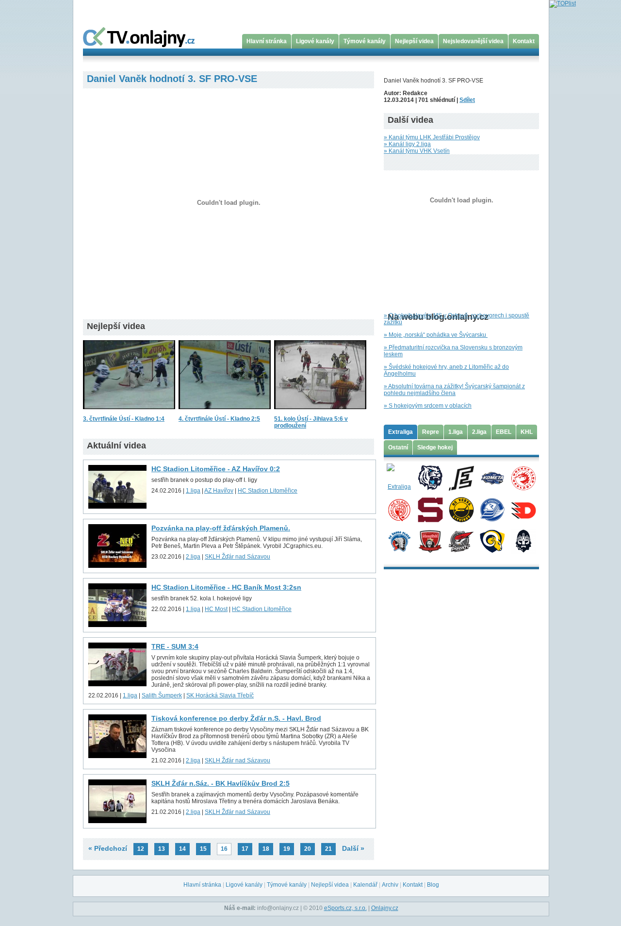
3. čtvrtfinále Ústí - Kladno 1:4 (123, 418)
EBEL (503, 432)
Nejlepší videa (414, 41)
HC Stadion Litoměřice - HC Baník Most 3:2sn (226, 587)
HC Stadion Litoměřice (267, 490)
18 (265, 848)
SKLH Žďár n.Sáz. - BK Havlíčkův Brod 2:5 (220, 783)
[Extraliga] (399, 477)
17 (245, 848)
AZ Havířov (218, 490)
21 (328, 848)
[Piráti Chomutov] (461, 540)
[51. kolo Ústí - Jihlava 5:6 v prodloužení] (320, 412)
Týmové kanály (364, 41)
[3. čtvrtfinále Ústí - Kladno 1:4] (129, 412)
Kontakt (524, 41)
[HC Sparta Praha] (430, 509)
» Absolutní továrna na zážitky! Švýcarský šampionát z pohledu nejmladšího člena (454, 390)
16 (224, 848)
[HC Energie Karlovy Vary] (461, 477)
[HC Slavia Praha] (399, 509)
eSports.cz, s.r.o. (345, 908)
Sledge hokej (435, 447)
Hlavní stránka (266, 41)
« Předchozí (107, 848)
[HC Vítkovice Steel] (492, 509)
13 (161, 848)
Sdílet (467, 100)
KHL (527, 432)
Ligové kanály (315, 41)
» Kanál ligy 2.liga (407, 144)
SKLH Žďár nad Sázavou (237, 556)
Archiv (390, 884)
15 (203, 848)
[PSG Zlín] (492, 540)
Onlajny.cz (384, 908)
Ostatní (398, 447)
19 (286, 848)
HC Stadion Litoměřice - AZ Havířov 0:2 (215, 469)
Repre (430, 432)
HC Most (216, 609)
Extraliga (400, 432)
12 (140, 848)
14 (182, 848)
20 (307, 848)
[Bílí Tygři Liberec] (430, 477)
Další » (353, 848)
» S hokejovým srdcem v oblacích (428, 405)
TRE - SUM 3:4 (174, 646)
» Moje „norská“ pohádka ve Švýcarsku (436, 334)
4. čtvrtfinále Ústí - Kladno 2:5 (219, 418)
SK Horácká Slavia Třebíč (220, 695)
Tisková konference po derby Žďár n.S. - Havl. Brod (236, 718)
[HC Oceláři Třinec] (523, 477)
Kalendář (365, 884)
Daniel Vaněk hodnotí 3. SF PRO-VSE (172, 78)
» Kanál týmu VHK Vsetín (417, 151)
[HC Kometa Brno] (492, 477)
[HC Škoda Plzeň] (399, 540)
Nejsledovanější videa (473, 41)
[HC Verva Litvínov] (461, 509)
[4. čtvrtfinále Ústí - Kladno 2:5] (225, 412)
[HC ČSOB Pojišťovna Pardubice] (523, 509)
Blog (433, 884)
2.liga (193, 556)
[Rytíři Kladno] (523, 540)
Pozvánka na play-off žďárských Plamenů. (220, 528)
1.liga (193, 490)
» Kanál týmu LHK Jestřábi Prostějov (432, 137)
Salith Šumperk (162, 695)
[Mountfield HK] (430, 540)
